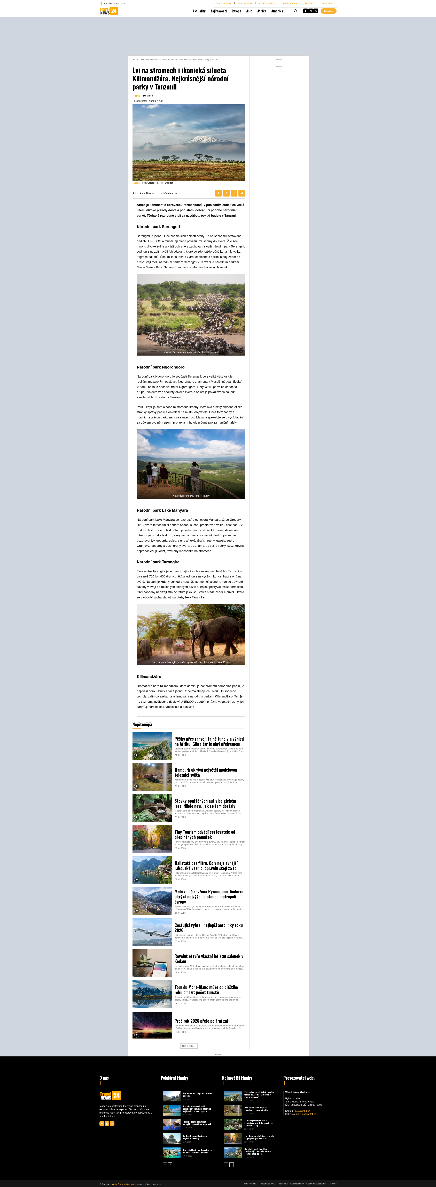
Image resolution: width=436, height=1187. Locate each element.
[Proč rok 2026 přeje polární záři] (152, 1025)
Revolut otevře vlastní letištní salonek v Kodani (209, 958)
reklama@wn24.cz (306, 1114)
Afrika (135, 59)
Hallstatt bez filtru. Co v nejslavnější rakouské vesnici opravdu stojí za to (206, 865)
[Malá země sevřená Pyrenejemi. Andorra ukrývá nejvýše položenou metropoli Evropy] (152, 901)
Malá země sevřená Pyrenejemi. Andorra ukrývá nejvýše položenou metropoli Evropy (209, 896)
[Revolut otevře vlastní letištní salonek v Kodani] (152, 963)
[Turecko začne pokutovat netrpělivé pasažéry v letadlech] (172, 1124)
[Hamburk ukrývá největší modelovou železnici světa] (152, 777)
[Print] (241, 193)
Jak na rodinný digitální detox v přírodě (197, 1094)
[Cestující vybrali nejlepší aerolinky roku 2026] (152, 932)
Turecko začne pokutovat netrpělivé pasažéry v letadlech (197, 1122)
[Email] (234, 193)
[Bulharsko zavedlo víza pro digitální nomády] (172, 1138)
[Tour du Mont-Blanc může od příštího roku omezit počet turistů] (152, 994)
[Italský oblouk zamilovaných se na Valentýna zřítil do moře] (172, 1152)
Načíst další (187, 1046)
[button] (295, 11)
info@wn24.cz (302, 1111)
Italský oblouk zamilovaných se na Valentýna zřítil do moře (197, 1151)
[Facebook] (305, 11)
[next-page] (170, 1164)
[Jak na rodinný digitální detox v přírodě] (172, 1096)
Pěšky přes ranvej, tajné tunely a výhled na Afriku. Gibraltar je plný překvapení (209, 741)
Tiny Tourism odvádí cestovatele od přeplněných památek (205, 834)
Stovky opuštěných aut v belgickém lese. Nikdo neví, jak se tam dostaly (205, 803)
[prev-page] (165, 1164)
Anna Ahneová (147, 193)
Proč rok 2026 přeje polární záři (202, 1021)
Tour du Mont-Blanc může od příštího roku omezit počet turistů (206, 989)
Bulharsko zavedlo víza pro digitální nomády (195, 1137)
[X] (315, 11)
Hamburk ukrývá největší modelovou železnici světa (206, 772)
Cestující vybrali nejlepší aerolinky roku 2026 (209, 927)
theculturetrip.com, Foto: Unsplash (157, 182)
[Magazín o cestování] (105, 11)
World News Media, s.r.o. (123, 1183)
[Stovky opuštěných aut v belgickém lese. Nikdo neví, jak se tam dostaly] (152, 808)
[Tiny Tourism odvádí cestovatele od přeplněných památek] (152, 839)
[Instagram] (310, 11)
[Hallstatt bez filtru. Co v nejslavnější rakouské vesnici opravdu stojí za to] (152, 870)
